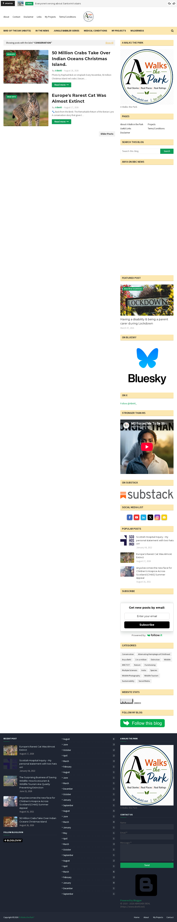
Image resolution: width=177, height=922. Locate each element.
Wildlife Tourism (151, 675)
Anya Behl (126, 659)
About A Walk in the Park (131, 124)
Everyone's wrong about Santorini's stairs (58, 3)
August (88, 739)
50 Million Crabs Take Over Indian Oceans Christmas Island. (81, 58)
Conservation (128, 654)
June (88, 744)
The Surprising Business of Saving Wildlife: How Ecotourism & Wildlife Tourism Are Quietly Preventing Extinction (37, 782)
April (88, 755)
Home (136, 917)
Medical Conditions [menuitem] (95, 30)
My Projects (50, 16)
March (88, 761)
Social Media (144, 681)
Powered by (139, 635)
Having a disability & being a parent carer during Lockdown (144, 321)
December (88, 788)
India (143, 670)
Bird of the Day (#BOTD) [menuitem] (17, 30)
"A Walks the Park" (26, 917)
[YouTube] (136, 517)
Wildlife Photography (131, 675)
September (88, 805)
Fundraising (150, 665)
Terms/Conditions (67, 16)
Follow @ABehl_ (128, 403)
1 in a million (141, 659)
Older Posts (107, 133)
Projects (151, 124)
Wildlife (167, 659)
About (6, 16)
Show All (109, 42)
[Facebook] (129, 517)
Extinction (155, 659)
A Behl (58, 70)
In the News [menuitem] (42, 30)
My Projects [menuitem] (119, 30)
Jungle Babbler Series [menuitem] (66, 30)
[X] (150, 517)
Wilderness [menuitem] (137, 30)
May (88, 833)
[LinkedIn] (143, 517)
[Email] (164, 517)
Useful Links (125, 128)
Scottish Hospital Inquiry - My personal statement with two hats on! (155, 540)
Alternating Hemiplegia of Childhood (154, 654)
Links (39, 16)
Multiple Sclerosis (129, 670)
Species (153, 670)
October (88, 750)
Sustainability (128, 681)
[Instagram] (157, 517)
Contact (16, 16)
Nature (137, 665)
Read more (60, 84)
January (88, 799)
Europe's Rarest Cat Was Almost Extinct (79, 98)
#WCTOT (126, 665)
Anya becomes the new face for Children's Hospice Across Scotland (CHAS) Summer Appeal (154, 572)
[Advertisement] (142, 247)
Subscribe (146, 624)
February (88, 766)
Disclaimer (28, 16)
